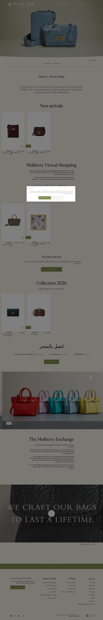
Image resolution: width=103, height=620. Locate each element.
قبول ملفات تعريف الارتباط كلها (44, 197)
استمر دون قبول (30, 187)
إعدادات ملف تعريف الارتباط (57, 197)
